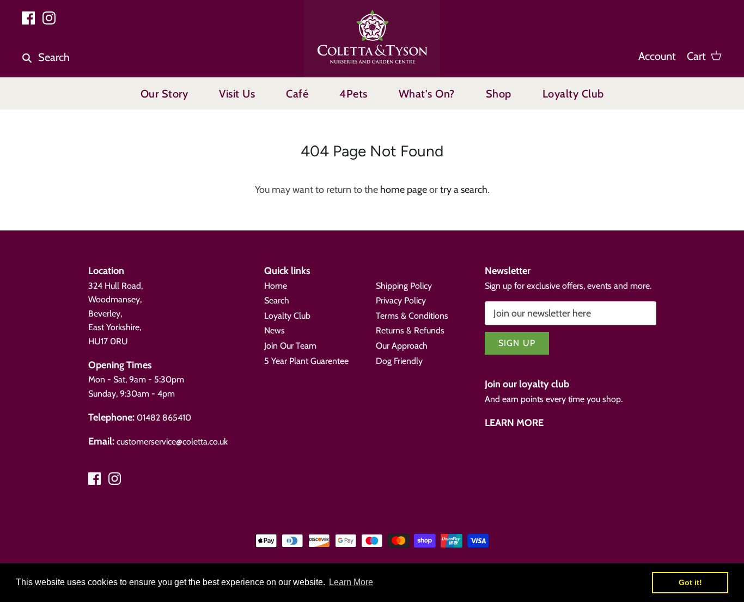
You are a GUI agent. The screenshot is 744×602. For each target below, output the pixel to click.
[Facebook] (28, 18)
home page (403, 190)
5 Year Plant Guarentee (306, 361)
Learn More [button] (351, 582)
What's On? (427, 93)
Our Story (164, 93)
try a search (463, 190)
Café (297, 93)
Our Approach (402, 345)
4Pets (353, 93)
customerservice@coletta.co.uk (172, 441)
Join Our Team (290, 345)
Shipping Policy (404, 286)
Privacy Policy (401, 300)
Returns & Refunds (410, 330)
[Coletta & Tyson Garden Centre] (372, 38)
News (274, 330)
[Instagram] (49, 18)
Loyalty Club (573, 93)
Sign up (517, 343)
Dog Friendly (399, 361)
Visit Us (237, 93)
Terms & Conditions (412, 316)
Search (276, 300)
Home (275, 286)
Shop (498, 93)
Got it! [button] (690, 582)
